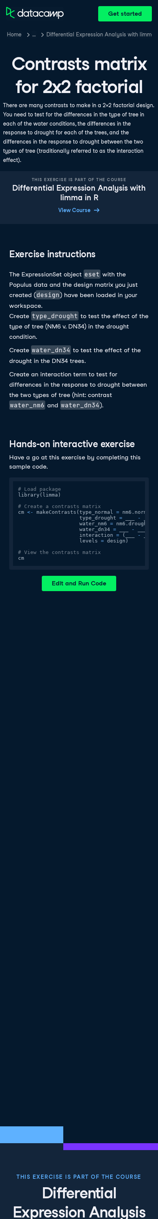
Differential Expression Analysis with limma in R (99, 34)
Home (14, 34)
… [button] (34, 34)
